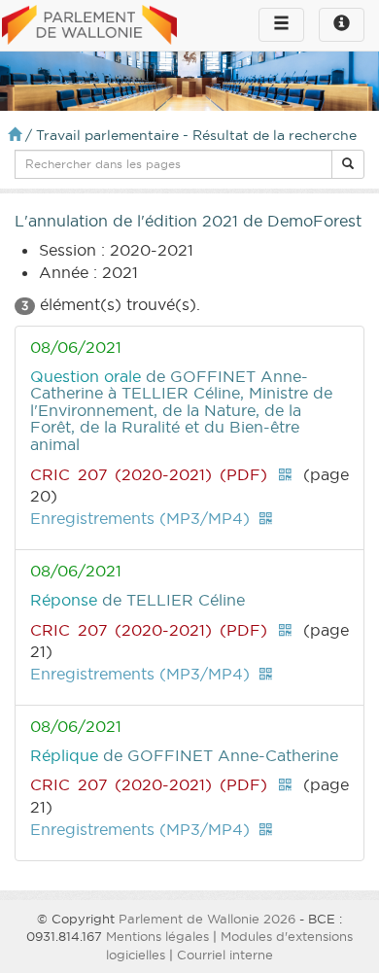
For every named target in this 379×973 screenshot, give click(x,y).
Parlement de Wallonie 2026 (207, 918)
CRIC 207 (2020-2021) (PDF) (148, 474)
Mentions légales (157, 936)
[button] (347, 164)
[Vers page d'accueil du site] (89, 26)
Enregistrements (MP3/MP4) (140, 518)
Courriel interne (225, 954)
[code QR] (284, 474)
